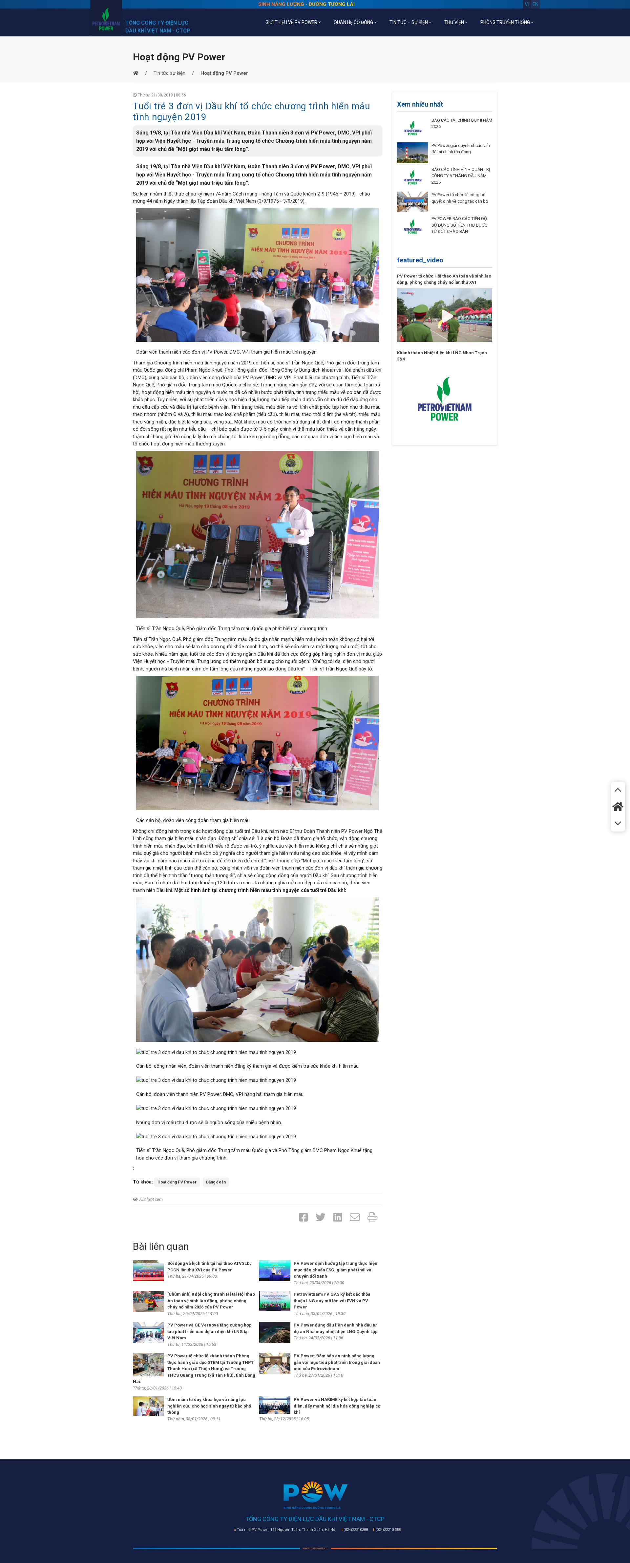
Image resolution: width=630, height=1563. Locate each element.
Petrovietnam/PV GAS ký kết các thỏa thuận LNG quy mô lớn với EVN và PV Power (332, 1300)
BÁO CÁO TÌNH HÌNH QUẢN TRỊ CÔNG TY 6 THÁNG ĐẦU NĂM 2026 (460, 176)
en (535, 4)
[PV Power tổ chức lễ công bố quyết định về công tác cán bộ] (412, 202)
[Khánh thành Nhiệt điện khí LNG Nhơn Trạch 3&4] (444, 398)
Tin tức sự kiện (169, 73)
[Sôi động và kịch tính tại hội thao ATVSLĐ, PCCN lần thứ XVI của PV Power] (148, 1270)
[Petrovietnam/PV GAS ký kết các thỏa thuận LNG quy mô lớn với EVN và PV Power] (274, 1301)
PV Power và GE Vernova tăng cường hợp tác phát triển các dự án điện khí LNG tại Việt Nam (209, 1331)
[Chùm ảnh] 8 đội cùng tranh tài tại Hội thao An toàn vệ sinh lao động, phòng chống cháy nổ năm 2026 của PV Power (211, 1300)
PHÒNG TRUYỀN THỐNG (505, 22)
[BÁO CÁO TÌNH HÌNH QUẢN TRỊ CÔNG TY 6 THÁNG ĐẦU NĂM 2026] (412, 177)
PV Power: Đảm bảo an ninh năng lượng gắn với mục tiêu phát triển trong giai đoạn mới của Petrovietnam (337, 1362)
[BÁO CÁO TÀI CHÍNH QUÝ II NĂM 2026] (412, 128)
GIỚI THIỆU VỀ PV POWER (291, 22)
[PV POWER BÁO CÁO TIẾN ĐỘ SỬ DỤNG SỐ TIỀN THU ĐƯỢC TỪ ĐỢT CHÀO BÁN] (412, 226)
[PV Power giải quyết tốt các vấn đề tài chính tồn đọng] (412, 152)
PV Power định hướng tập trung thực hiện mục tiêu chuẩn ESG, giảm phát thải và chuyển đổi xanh (335, 1270)
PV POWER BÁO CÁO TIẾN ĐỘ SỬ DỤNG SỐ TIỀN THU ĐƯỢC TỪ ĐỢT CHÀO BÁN (459, 225)
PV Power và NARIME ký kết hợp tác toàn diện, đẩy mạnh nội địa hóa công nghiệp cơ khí (337, 1406)
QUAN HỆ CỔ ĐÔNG (354, 22)
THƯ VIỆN (454, 22)
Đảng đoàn (216, 1182)
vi (527, 4)
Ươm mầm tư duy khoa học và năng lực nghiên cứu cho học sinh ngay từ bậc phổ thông (209, 1406)
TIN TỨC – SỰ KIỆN (409, 22)
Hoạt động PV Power (177, 1182)
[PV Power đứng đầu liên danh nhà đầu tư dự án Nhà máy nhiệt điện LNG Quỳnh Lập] (274, 1332)
